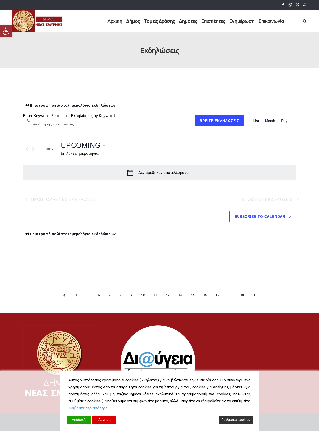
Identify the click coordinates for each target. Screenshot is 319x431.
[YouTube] (304, 5)
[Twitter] (297, 5)
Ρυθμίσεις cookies (236, 420)
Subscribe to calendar (260, 216)
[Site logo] (37, 21)
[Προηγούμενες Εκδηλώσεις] (26, 149)
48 (242, 294)
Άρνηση (104, 420)
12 (168, 294)
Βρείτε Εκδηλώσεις (219, 120)
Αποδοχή (79, 420)
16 (217, 294)
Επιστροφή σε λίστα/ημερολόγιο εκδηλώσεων (73, 105)
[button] (6, 31)
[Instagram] (290, 5)
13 (180, 294)
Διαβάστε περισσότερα (88, 408)
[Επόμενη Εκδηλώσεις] (33, 149)
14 (192, 294)
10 (143, 294)
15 (205, 294)
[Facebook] (283, 5)
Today (49, 148)
